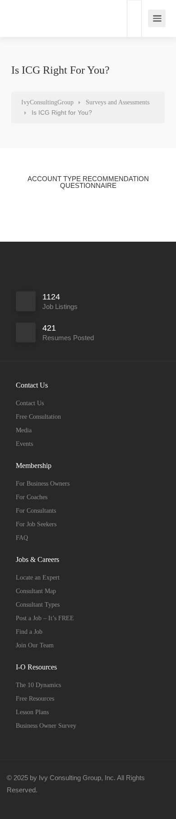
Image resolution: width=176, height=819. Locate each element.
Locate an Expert (38, 577)
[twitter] (45, 802)
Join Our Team (35, 645)
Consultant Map (36, 591)
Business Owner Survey (46, 725)
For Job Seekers (36, 524)
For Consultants (36, 510)
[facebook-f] (16, 802)
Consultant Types (38, 604)
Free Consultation (38, 416)
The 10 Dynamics (38, 685)
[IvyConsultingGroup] (17, 14)
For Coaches (31, 497)
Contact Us (30, 403)
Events (24, 443)
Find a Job (29, 631)
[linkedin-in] (31, 802)
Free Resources (35, 698)
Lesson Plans (32, 712)
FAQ (22, 537)
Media (24, 430)
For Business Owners (42, 483)
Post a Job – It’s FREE (45, 618)
